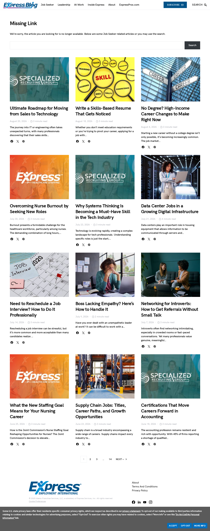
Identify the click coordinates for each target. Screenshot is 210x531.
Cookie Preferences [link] (37, 501)
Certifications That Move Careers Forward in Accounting (165, 411)
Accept (173, 525)
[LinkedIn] (139, 502)
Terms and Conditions (145, 486)
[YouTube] (144, 502)
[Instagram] (150, 502)
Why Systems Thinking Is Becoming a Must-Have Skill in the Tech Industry (102, 211)
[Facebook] (133, 502)
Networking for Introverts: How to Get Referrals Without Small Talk (169, 309)
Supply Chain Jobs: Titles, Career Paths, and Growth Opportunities (100, 411)
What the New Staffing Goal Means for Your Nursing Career (37, 411)
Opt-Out (185, 525)
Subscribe (173, 4)
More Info (200, 525)
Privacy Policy (140, 490)
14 (110, 459)
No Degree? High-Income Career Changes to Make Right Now (165, 114)
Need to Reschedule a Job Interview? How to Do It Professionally (35, 309)
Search (192, 45)
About (135, 482)
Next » (120, 459)
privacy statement (131, 511)
